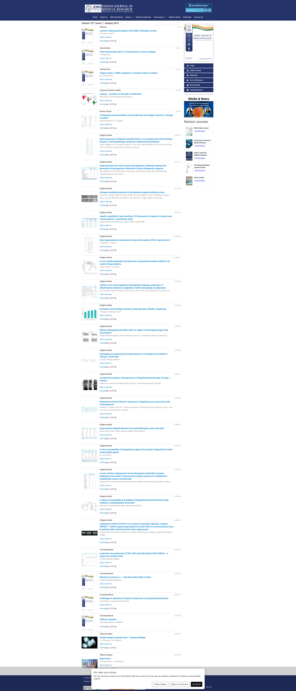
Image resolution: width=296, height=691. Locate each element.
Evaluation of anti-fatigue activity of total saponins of (133, 309)
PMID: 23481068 (106, 387)
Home (95, 17)
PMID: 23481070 (106, 435)
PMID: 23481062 (106, 247)
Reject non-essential (179, 684)
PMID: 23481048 (106, 79)
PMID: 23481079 (106, 665)
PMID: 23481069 (106, 414)
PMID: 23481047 (106, 58)
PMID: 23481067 (106, 363)
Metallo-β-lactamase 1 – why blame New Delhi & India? (125, 577)
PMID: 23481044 (106, 37)
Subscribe (187, 17)
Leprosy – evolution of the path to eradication (121, 94)
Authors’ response (108, 619)
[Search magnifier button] (210, 10)
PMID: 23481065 (106, 315)
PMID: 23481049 (106, 101)
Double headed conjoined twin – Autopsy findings (122, 637)
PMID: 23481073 (106, 509)
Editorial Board (116, 17)
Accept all (197, 684)
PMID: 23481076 (106, 584)
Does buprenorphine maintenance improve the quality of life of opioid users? (135, 240)
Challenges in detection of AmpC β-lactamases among (134, 598)
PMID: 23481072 (106, 485)
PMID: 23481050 (106, 124)
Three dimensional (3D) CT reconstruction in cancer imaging (128, 52)
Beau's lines (105, 658)
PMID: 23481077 (106, 605)
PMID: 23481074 (106, 539)
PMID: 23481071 (106, 459)
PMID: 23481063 (106, 270)
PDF (113, 41)
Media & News (175, 17)
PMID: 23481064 (106, 294)
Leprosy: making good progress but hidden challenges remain (128, 30)
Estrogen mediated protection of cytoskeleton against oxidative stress (132, 192)
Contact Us (198, 17)
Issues (128, 17)
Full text (103, 41)
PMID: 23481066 (106, 339)
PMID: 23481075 (106, 563)
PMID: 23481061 (106, 225)
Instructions (159, 17)
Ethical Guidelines (143, 17)
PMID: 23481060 (106, 202)
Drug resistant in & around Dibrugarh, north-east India (132, 428)
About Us (104, 17)
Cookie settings (160, 684)
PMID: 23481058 (106, 151)
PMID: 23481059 (106, 178)
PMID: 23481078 (106, 644)
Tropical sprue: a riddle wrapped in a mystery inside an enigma (128, 73)
